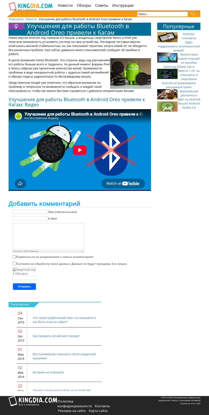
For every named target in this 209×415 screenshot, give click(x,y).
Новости (65, 5)
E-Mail (52, 218)
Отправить (24, 286)
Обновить (21, 273)
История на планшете (48, 372)
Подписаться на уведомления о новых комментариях (54, 256)
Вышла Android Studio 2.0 (189, 105)
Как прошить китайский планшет (56, 336)
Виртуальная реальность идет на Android (189, 95)
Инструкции (122, 5)
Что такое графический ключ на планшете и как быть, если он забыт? (64, 320)
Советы (101, 5)
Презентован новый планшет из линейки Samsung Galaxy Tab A (181, 60)
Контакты (102, 406)
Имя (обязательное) (62, 212)
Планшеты (16, 19)
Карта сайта (98, 410)
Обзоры (84, 5)
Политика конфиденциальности (74, 403)
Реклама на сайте (72, 410)
